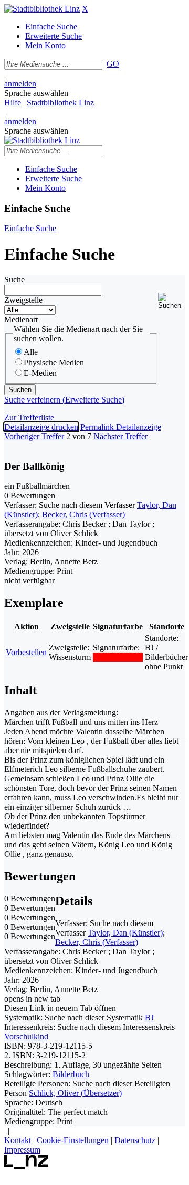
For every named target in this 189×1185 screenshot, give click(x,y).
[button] (171, 301)
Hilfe (12, 102)
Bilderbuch (70, 1074)
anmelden (20, 83)
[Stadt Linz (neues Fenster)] (26, 1166)
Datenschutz (134, 1140)
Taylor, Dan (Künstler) (125, 932)
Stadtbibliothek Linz (60, 102)
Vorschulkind (26, 1036)
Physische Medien (54, 362)
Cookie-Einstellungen (73, 1140)
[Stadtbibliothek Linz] (42, 8)
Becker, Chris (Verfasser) (83, 514)
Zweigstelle (23, 300)
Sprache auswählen (36, 93)
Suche (14, 279)
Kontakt (17, 1140)
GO (113, 63)
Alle (31, 351)
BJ (149, 1017)
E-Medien (40, 372)
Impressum (22, 1149)
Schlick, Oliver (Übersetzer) (75, 1093)
